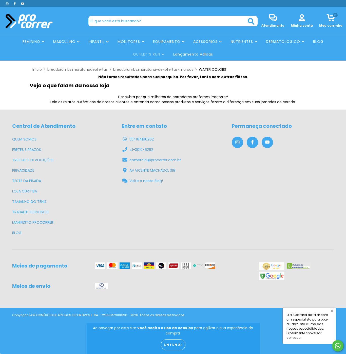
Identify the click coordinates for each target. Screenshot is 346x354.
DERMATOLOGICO (283, 41)
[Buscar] (251, 21)
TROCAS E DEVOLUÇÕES (32, 160)
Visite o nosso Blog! (146, 180)
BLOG (318, 41)
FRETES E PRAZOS (26, 149)
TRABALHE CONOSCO (30, 212)
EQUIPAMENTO (167, 41)
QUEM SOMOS (24, 139)
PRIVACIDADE (23, 170)
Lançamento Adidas (193, 54)
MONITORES (129, 41)
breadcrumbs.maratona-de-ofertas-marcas (153, 69)
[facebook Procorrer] (15, 3)
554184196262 (141, 139)
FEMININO (32, 41)
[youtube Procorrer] (22, 3)
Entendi (173, 345)
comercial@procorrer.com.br (155, 160)
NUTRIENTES (242, 41)
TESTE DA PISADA (26, 180)
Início (37, 69)
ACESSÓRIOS (206, 41)
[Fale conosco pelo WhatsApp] (337, 345)
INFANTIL (97, 41)
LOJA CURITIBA (24, 191)
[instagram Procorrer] (7, 3)
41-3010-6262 (141, 149)
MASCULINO (65, 41)
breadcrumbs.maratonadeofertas (77, 69)
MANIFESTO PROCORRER (32, 222)
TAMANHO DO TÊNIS (29, 201)
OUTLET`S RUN (147, 54)
